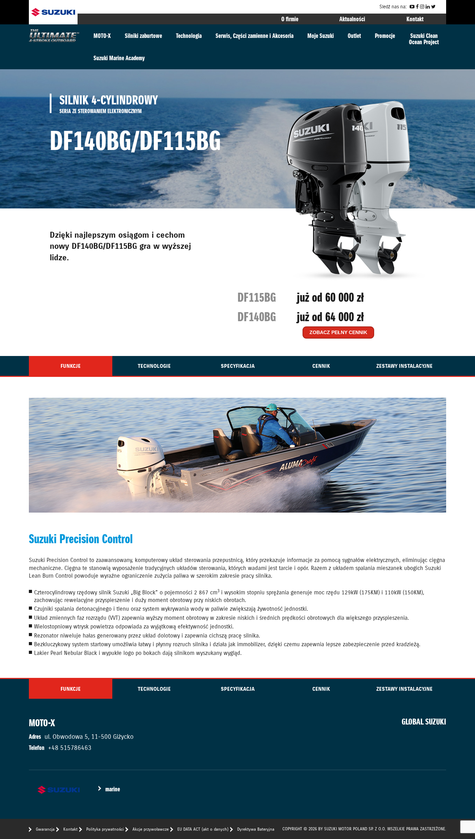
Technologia (189, 36)
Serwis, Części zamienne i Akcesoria (254, 36)
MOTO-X (102, 36)
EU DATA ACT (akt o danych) (202, 829)
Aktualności (352, 19)
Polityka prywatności (105, 829)
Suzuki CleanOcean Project (424, 39)
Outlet (354, 36)
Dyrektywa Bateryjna (255, 829)
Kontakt (415, 19)
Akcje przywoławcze (150, 829)
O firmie (289, 19)
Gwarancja (45, 829)
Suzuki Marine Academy (119, 58)
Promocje (385, 36)
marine (112, 789)
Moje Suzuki (320, 36)
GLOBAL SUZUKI (424, 722)
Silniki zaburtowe (143, 36)
